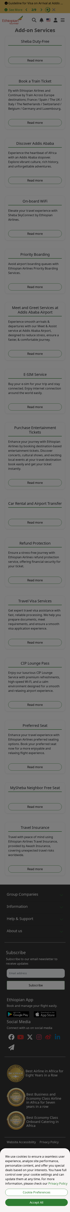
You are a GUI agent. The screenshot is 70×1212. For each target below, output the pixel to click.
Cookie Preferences (36, 1192)
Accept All (36, 1202)
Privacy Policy (57, 1183)
